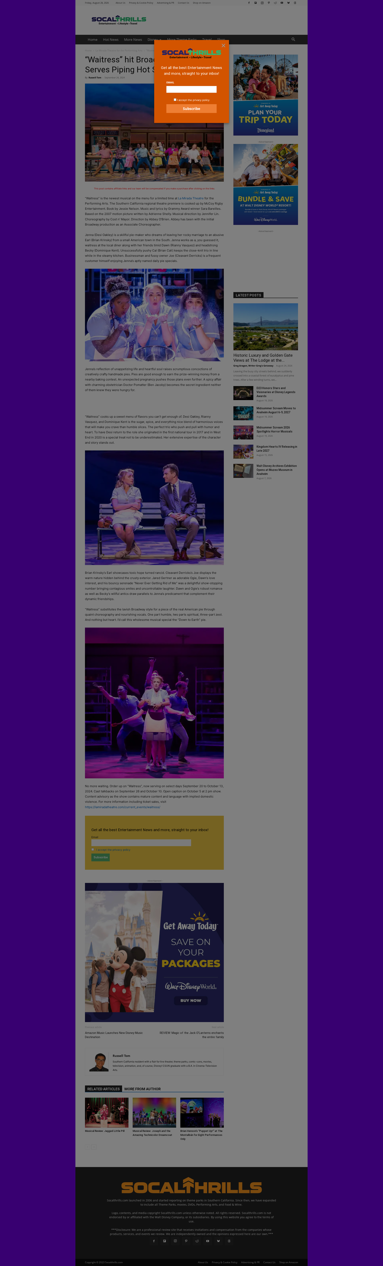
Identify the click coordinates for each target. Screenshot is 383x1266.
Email (170, 82)
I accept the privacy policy (193, 100)
